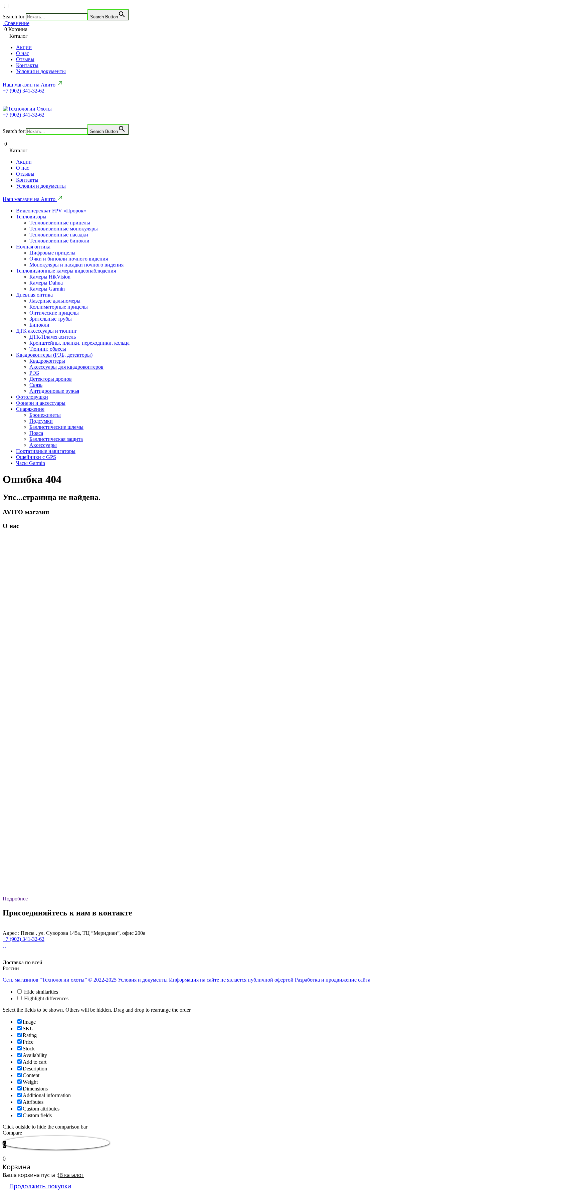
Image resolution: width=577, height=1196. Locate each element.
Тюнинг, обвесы (47, 349)
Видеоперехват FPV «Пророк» (51, 210)
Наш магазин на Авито (30, 85)
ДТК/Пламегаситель (52, 337)
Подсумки (41, 421)
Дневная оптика (34, 295)
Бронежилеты (45, 415)
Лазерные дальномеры (54, 301)
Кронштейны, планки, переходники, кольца (79, 343)
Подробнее (15, 898)
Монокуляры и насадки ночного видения (76, 265)
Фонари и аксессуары (40, 403)
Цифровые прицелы (52, 252)
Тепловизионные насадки (58, 234)
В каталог (71, 1175)
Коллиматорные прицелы (58, 307)
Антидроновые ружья (54, 391)
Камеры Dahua (46, 283)
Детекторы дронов (50, 379)
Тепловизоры (31, 216)
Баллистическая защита (56, 439)
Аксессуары (43, 445)
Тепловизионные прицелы (59, 222)
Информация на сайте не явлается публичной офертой (232, 980)
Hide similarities (40, 992)
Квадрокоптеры (47, 361)
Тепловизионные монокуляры (63, 228)
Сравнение (16, 23)
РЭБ (34, 373)
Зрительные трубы (50, 319)
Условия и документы (41, 71)
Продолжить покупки (40, 1186)
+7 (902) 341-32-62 (23, 91)
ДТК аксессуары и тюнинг (46, 331)
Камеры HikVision (49, 277)
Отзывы (25, 59)
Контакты (27, 65)
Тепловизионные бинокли (59, 240)
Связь (35, 385)
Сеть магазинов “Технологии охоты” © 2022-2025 (60, 980)
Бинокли (39, 325)
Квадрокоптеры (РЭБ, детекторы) (54, 355)
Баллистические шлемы (56, 427)
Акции (24, 47)
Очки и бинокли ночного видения (68, 259)
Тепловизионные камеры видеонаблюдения (66, 271)
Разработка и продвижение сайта (332, 980)
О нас (22, 53)
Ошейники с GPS (36, 457)
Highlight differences (45, 998)
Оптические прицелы (54, 313)
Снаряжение (30, 409)
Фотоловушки (32, 397)
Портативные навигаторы (45, 451)
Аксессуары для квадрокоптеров (66, 367)
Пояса (36, 433)
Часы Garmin (30, 463)
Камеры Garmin (47, 289)
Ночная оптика (33, 246)
